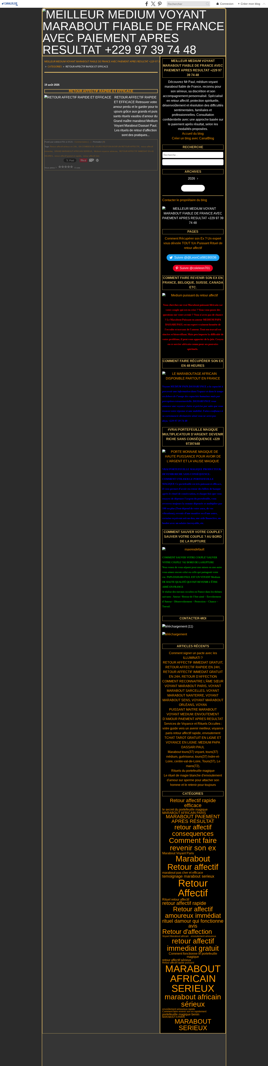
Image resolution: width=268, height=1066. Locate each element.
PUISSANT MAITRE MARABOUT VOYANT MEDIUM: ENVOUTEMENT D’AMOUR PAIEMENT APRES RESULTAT (193, 714)
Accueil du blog (193, 133)
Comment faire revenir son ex (193, 844)
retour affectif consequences (193, 830)
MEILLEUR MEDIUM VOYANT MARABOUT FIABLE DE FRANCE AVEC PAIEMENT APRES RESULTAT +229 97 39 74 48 (106, 61)
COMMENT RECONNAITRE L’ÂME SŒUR (192, 681)
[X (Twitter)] (153, 4)
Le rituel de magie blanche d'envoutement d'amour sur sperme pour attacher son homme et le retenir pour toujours (193, 780)
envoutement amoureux (203, 936)
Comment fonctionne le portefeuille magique (193, 955)
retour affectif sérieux (176, 960)
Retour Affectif (193, 888)
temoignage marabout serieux (188, 876)
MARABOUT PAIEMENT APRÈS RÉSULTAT (193, 819)
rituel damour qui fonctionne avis (192, 923)
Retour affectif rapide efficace (193, 803)
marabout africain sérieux (193, 1000)
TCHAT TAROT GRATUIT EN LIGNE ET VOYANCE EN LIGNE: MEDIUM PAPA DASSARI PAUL (192, 742)
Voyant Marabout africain (175, 936)
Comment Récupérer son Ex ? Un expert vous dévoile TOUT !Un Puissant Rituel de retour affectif (192, 243)
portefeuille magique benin (180, 1014)
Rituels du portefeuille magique (193, 770)
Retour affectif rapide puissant (178, 963)
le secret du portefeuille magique (185, 809)
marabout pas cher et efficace (182, 872)
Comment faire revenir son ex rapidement (184, 1011)
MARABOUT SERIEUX (193, 1024)
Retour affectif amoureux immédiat (193, 912)
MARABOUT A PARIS (173, 1017)
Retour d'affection (187, 931)
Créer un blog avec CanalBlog (193, 138)
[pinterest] (159, 4)
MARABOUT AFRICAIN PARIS (184, 812)
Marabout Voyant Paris (178, 853)
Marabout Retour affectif (192, 863)
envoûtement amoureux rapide (178, 1009)
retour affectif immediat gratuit (193, 944)
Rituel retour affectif (175, 899)
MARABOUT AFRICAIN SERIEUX (193, 978)
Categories (55, 66)
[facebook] (146, 4)
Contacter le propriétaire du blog (184, 200)
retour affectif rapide (184, 903)
